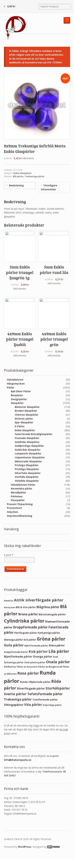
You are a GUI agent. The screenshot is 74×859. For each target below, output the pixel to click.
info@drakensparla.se (17, 759)
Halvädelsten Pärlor (23, 484)
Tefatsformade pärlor (45, 694)
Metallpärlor (18, 492)
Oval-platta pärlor (34, 662)
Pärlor (10, 387)
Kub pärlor (38, 651)
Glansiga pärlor (13, 639)
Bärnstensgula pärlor (52, 614)
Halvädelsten (15, 379)
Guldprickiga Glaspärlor (29, 445)
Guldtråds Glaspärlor (27, 449)
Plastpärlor (18, 500)
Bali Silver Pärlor (21, 391)
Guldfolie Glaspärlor (27, 442)
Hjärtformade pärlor (36, 645)
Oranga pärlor (42, 656)
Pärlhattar (10, 666)
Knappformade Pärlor (16, 652)
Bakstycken (9, 607)
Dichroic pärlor (24, 418)
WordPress (24, 846)
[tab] (20, 185)
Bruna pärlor (28, 614)
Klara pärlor (57, 645)
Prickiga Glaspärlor (26, 465)
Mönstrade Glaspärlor (28, 461)
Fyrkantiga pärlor (49, 632)
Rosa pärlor (28, 673)
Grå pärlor (30, 639)
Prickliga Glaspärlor (27, 469)
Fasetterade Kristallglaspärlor (33, 434)
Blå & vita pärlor (26, 607)
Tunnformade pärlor (45, 699)
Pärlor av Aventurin (27, 666)
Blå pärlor (18, 176)
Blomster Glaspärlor (27, 407)
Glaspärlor (17, 403)
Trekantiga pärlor (35, 176)
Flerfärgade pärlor (25, 632)
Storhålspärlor (58, 688)
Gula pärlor (14, 645)
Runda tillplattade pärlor (35, 681)
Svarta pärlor (15, 694)
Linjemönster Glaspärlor (30, 457)
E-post (8, 555)
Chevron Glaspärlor (26, 414)
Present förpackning (20, 504)
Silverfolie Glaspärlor (28, 473)
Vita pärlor (33, 704)
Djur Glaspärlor (24, 422)
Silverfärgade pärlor (31, 688)
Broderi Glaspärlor (26, 410)
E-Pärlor (20, 426)
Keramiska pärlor (21, 488)
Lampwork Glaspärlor (28, 453)
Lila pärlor (59, 651)
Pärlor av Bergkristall (50, 666)
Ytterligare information (49, 187)
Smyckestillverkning (19, 515)
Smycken (12, 511)
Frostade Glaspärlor (27, 438)
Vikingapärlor (13, 705)
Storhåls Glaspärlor (27, 476)
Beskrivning (16, 185)
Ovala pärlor (58, 661)
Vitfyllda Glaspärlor (27, 480)
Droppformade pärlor (30, 627)
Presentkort (14, 508)
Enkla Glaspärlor (22, 173)
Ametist (8, 600)
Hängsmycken (16, 383)
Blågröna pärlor (47, 607)
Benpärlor (17, 395)
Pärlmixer (17, 496)
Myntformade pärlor (18, 656)
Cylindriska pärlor (24, 621)
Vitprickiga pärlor (52, 705)
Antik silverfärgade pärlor (38, 599)
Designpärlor (19, 399)
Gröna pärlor (51, 639)
